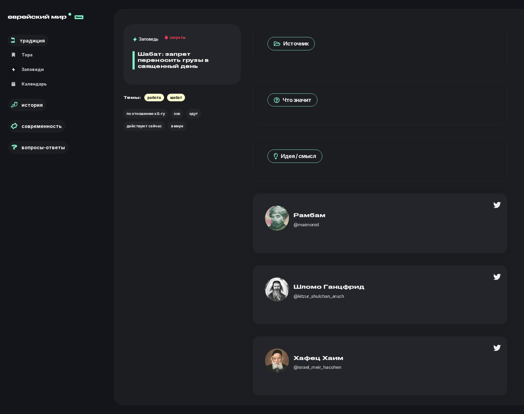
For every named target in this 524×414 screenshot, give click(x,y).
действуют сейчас (144, 126)
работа (154, 97)
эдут (193, 113)
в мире (177, 126)
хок (177, 113)
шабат (176, 97)
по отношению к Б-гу (145, 113)
